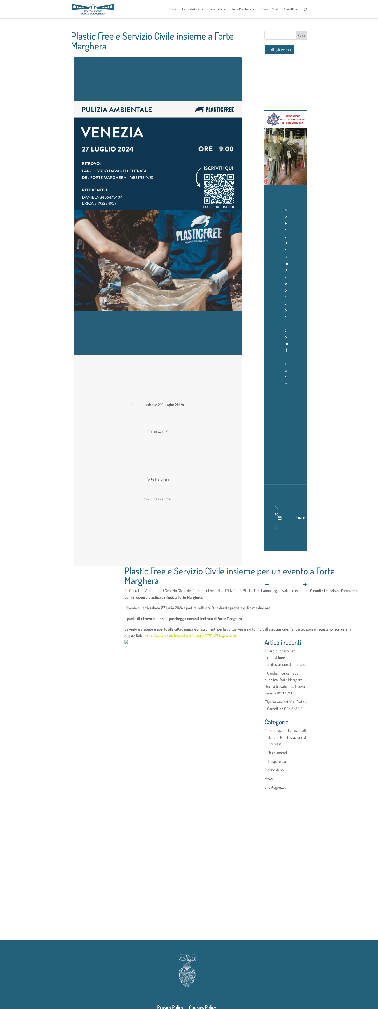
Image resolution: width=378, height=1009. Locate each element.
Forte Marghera (241, 9)
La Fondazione (191, 9)
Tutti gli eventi (279, 49)
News (268, 778)
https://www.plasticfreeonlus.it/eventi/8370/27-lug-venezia (190, 635)
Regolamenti (277, 752)
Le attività (216, 9)
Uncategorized (275, 787)
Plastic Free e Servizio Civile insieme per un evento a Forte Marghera (229, 575)
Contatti (289, 9)
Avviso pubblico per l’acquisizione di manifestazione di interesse (285, 658)
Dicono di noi (274, 769)
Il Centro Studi (269, 9)
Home (173, 9)
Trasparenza (277, 761)
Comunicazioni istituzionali (285, 730)
